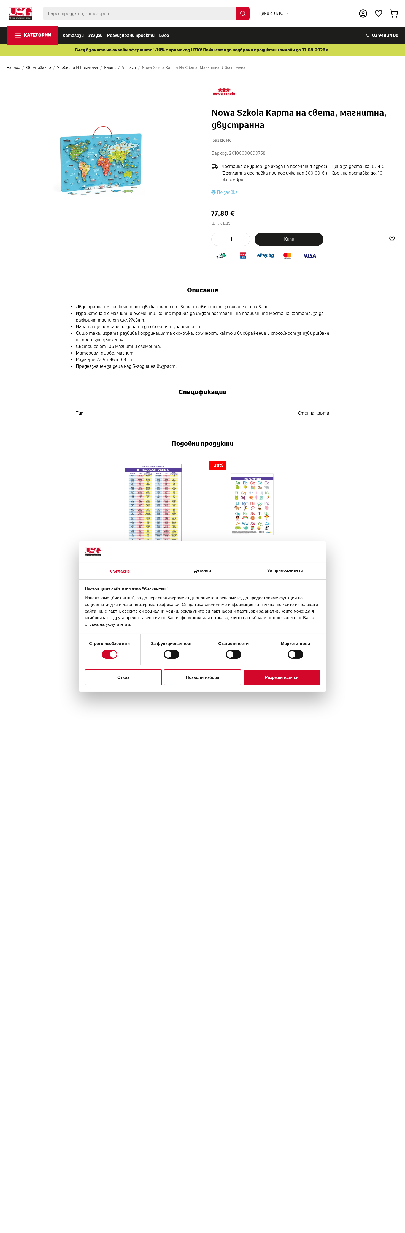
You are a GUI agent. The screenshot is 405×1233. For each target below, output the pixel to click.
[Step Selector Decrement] (217, 239)
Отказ (123, 677)
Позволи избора (202, 677)
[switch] (171, 654)
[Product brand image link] (224, 92)
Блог (164, 35)
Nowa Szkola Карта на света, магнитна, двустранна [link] (193, 67)
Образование (38, 67)
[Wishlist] (378, 13)
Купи (289, 239)
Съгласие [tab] (120, 570)
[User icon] (363, 13)
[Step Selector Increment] (243, 239)
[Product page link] (153, 504)
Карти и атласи (120, 67)
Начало (13, 67)
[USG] (20, 13)
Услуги (95, 35)
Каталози (73, 35)
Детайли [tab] (202, 570)
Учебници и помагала (77, 67)
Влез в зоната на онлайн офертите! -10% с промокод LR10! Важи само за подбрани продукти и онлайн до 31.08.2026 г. (202, 50)
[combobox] (274, 13)
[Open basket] (394, 13)
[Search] (243, 13)
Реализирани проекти (131, 35)
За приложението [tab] (285, 570)
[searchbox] (146, 13)
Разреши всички (281, 677)
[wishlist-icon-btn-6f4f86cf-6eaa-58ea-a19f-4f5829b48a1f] (392, 239)
